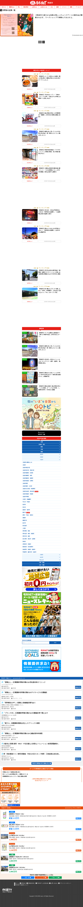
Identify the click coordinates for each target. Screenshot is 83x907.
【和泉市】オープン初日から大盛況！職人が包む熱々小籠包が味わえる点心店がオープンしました (49, 78)
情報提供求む (31, 883)
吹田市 (24, 504)
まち (52, 7)
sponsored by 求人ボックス (19, 678)
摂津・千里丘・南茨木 (28, 515)
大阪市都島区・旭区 (27, 475)
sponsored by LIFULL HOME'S (73, 807)
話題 (57, 7)
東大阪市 (25, 525)
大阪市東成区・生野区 (28, 480)
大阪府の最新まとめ (27, 462)
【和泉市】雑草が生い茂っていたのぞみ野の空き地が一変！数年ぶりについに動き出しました (49, 133)
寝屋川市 (25, 520)
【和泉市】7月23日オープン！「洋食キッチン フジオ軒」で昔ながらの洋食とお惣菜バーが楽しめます (49, 96)
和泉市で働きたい (6, 678)
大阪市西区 (25, 483)
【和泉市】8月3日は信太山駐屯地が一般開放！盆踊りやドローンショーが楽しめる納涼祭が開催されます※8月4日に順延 (49, 272)
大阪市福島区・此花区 (28, 472)
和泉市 (50, 3)
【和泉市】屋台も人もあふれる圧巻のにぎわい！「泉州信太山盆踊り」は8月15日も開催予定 (49, 230)
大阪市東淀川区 (26, 467)
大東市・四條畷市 (27, 499)
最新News (11, 7)
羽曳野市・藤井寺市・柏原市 (29, 552)
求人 (19, 7)
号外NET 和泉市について (22, 885)
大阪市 (24, 465)
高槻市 (24, 517)
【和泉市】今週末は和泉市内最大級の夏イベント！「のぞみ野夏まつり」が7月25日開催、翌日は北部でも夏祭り (49, 169)
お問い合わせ (54, 883)
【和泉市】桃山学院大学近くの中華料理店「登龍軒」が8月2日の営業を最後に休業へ (49, 114)
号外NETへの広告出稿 (42, 883)
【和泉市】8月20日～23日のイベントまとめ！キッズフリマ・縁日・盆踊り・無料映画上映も (49, 361)
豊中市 (26, 512)
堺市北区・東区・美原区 (28, 533)
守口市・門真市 (26, 501)
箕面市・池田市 (26, 509)
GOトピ (4, 7)
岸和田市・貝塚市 (27, 544)
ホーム (17, 883)
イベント (64, 7)
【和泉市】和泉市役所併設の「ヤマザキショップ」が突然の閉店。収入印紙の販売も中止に (49, 151)
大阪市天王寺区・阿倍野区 (29, 488)
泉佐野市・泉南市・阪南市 (29, 549)
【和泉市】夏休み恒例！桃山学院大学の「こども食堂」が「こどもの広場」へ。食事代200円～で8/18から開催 (49, 387)
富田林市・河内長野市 (28, 546)
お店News (34, 7)
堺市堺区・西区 (26, 530)
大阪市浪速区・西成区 (28, 494)
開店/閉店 (26, 7)
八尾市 (24, 528)
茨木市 (24, 507)
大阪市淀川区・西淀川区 (28, 470)
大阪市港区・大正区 (27, 486)
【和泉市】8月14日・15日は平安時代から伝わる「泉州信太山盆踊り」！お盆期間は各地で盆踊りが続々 (49, 211)
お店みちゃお (43, 7)
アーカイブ (78, 7)
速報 (71, 7)
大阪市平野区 (26, 496)
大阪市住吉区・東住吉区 (30, 491)
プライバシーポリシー (65, 883)
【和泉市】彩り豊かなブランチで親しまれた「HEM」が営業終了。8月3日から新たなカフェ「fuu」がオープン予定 (49, 290)
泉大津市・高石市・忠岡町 (29, 538)
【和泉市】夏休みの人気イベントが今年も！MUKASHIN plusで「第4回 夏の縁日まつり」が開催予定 (49, 374)
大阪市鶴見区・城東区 (28, 478)
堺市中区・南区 (26, 536)
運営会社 (23, 883)
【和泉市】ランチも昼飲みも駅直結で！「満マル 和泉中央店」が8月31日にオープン (49, 334)
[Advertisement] (41, 56)
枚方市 (24, 523)
